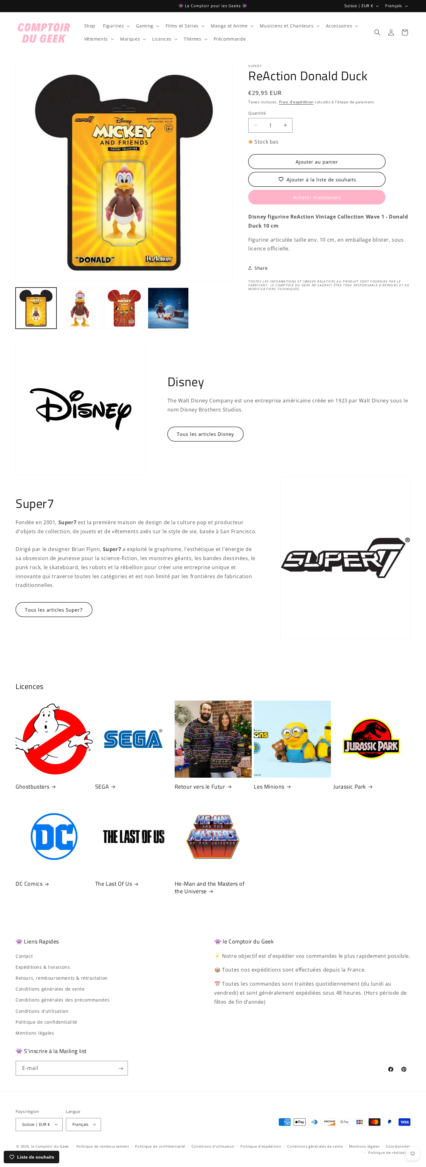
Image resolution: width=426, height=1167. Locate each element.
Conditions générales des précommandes (62, 1000)
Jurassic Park (349, 786)
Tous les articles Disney (205, 434)
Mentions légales (35, 1033)
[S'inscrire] (121, 1068)
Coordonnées (398, 1146)
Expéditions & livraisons (43, 967)
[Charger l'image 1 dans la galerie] (36, 308)
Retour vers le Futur (200, 786)
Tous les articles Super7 (54, 610)
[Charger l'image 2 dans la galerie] (80, 308)
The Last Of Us (113, 884)
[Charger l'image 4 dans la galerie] (168, 308)
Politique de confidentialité (46, 1022)
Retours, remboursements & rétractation (62, 978)
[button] (115, 25)
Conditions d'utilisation (42, 1011)
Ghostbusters (32, 786)
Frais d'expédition (296, 102)
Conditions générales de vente (50, 989)
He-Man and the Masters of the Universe (210, 887)
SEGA (102, 786)
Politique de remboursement (102, 1146)
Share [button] (261, 268)
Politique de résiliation (389, 1152)
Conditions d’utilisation (213, 1146)
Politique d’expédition (260, 1146)
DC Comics (29, 884)
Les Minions (269, 786)
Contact (24, 956)
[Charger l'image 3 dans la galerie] (124, 308)
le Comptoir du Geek (50, 1146)
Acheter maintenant (317, 197)
